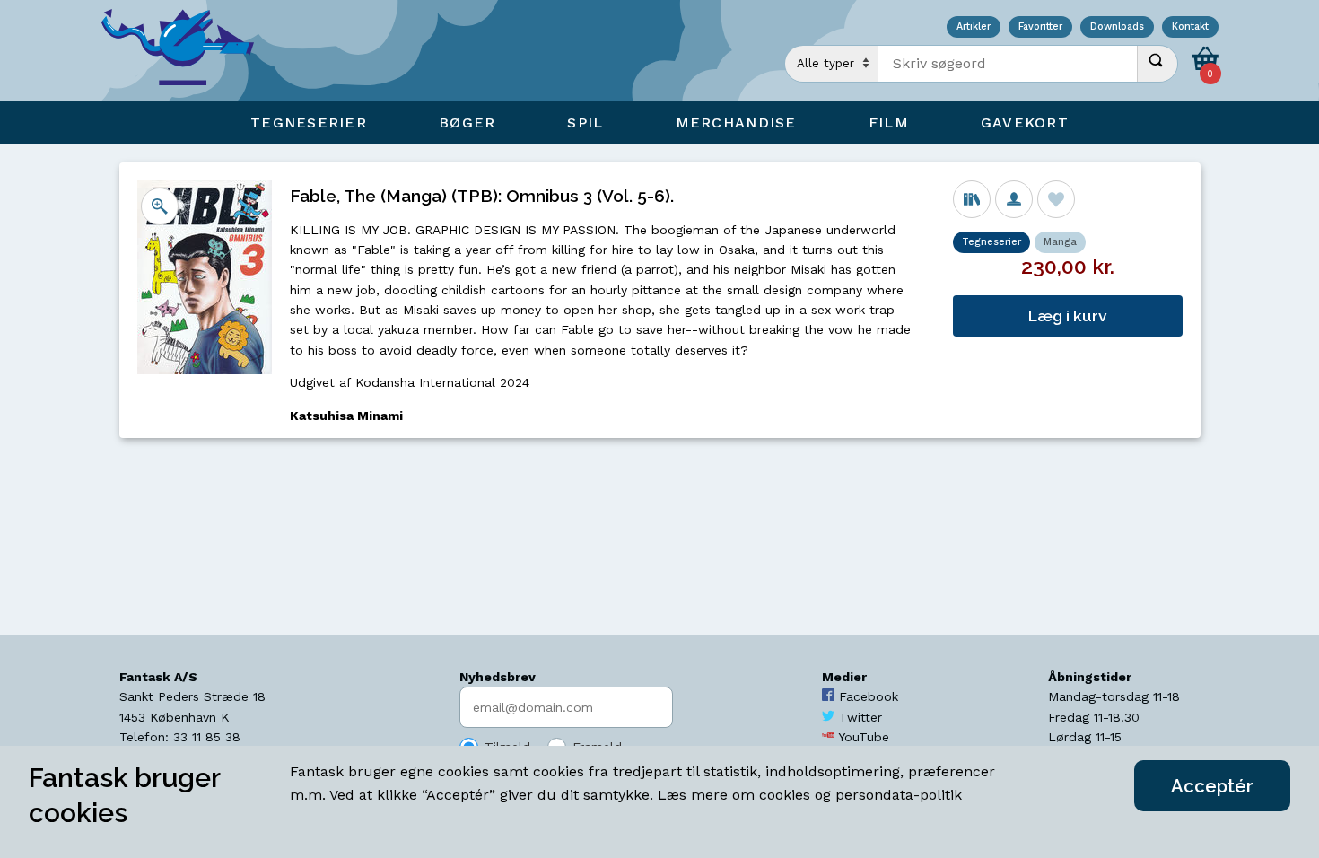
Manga (1060, 242)
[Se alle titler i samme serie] (972, 199)
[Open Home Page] (186, 50)
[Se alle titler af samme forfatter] (1014, 199)
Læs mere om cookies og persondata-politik (810, 794)
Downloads (1117, 27)
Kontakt (1190, 27)
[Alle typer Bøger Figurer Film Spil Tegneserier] (831, 64)
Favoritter (1040, 27)
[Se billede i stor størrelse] (160, 206)
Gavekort (1025, 122)
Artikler (973, 27)
